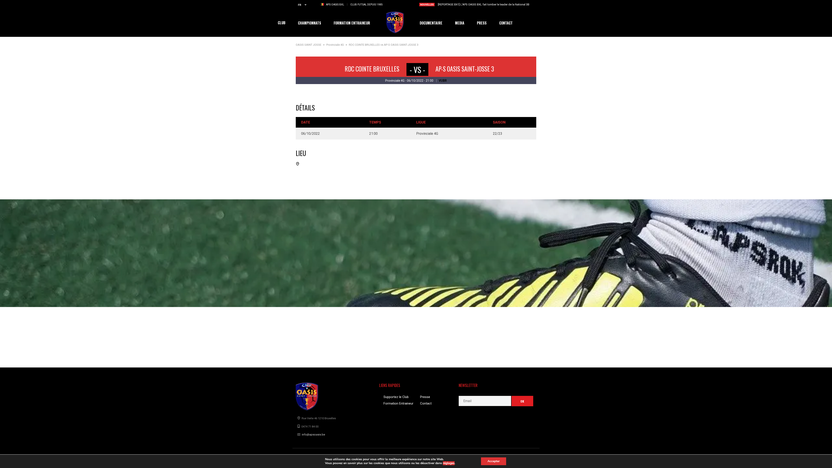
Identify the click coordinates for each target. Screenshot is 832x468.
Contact (426, 403)
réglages (449, 463)
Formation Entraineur (398, 403)
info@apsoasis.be (313, 434)
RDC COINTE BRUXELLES (372, 68)
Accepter (494, 461)
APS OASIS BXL (335, 4)
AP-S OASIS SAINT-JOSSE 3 (465, 68)
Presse (425, 397)
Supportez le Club (396, 397)
